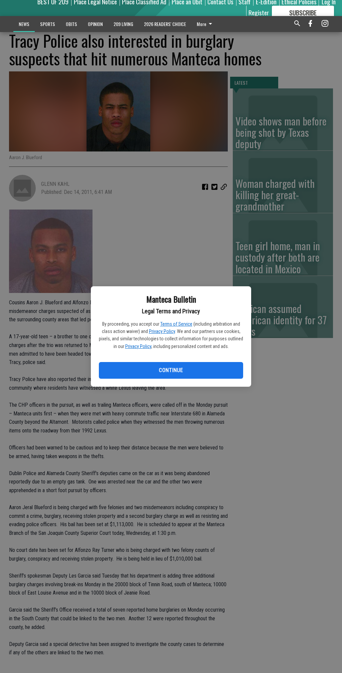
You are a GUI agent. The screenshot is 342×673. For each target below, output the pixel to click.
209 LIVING (123, 23)
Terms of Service (176, 324)
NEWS (24, 23)
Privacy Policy (162, 331)
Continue (171, 370)
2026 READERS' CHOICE (165, 23)
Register (258, 12)
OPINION (95, 23)
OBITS (71, 23)
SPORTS (47, 23)
